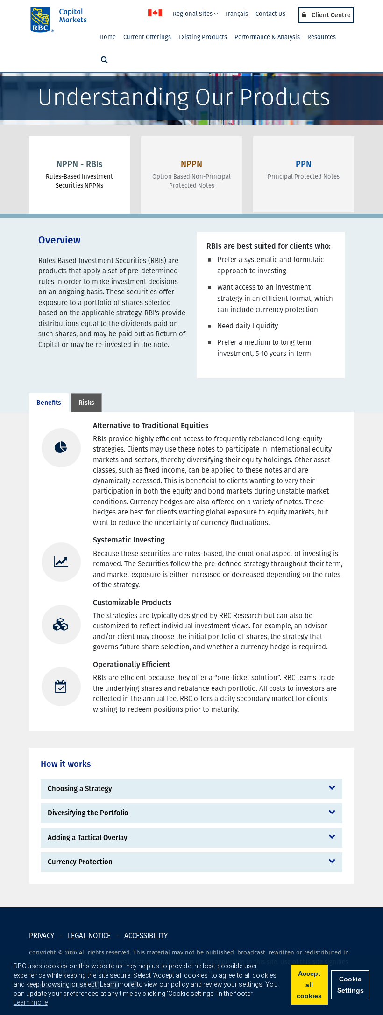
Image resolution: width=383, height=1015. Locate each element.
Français (236, 13)
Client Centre (330, 15)
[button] (103, 60)
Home (107, 37)
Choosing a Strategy (80, 789)
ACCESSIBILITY (146, 936)
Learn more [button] (31, 1002)
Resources (321, 37)
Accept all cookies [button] (309, 985)
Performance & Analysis (267, 37)
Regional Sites (193, 13)
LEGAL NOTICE (89, 936)
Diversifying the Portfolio (88, 813)
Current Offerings (147, 37)
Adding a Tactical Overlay (88, 838)
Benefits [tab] (48, 403)
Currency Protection (80, 862)
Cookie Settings (350, 984)
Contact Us (270, 13)
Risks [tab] (86, 403)
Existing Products (202, 37)
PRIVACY (41, 936)
